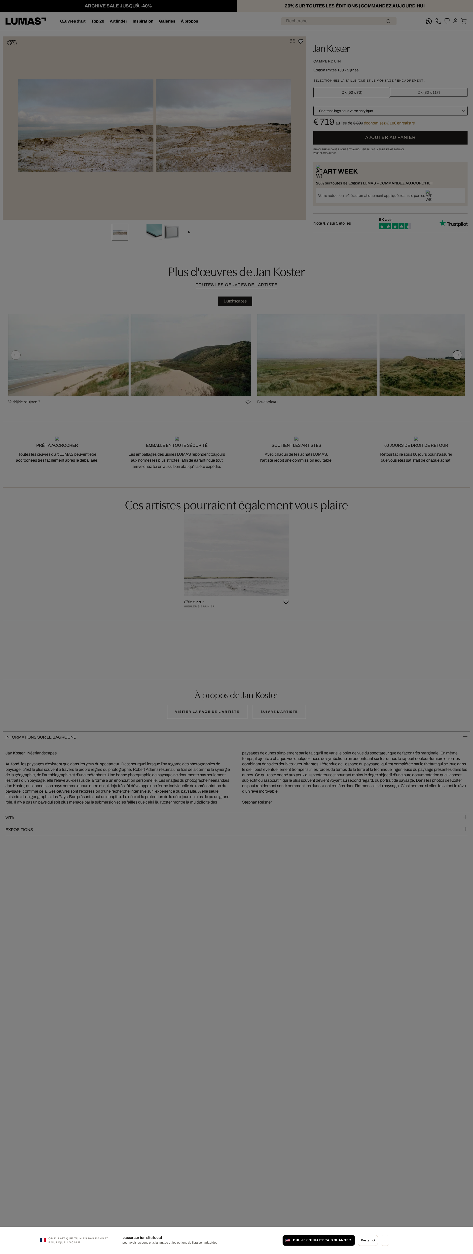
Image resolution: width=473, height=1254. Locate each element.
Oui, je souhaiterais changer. (322, 1240)
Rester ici (368, 1240)
